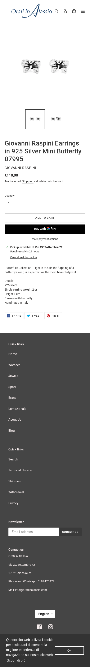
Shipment (15, 481)
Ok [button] (69, 650)
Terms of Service (20, 470)
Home (12, 354)
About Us (14, 419)
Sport (12, 387)
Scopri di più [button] (16, 660)
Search (13, 459)
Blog (11, 431)
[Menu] (82, 10)
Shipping (27, 181)
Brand (12, 398)
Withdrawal (16, 492)
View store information (23, 257)
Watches (14, 365)
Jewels (13, 376)
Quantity (9, 195)
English (43, 614)
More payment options (45, 239)
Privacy (13, 503)
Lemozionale (17, 409)
